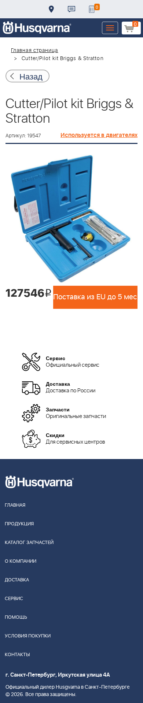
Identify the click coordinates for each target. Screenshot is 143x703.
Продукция (19, 524)
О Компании (20, 561)
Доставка (51, 9)
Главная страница (34, 50)
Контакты (71, 9)
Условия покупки (28, 636)
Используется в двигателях (99, 135)
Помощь (16, 617)
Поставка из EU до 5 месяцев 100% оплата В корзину (95, 297)
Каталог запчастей (29, 542)
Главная (15, 505)
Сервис (14, 598)
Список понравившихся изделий (91, 9)
